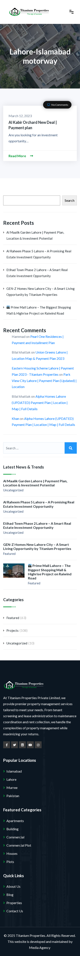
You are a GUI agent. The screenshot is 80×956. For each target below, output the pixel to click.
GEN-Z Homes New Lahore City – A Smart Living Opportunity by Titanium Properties (40, 291)
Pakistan (12, 796)
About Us (13, 886)
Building (12, 829)
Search (69, 200)
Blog (9, 894)
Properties (14, 903)
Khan (15, 418)
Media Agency (39, 947)
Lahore (11, 779)
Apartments (15, 821)
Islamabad (14, 771)
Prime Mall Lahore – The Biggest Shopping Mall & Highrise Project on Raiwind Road (38, 310)
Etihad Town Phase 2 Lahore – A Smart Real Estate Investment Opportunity (37, 273)
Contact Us (14, 911)
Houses (11, 853)
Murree (11, 787)
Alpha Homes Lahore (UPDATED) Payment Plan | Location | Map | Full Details (40, 402)
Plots (10, 862)
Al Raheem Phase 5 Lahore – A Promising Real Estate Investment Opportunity (38, 254)
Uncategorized (13, 490)
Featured (9, 554)
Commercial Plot (18, 845)
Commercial (15, 837)
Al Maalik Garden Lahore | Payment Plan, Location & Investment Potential (35, 235)
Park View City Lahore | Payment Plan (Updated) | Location (44, 380)
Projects (12, 630)
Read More (18, 156)
